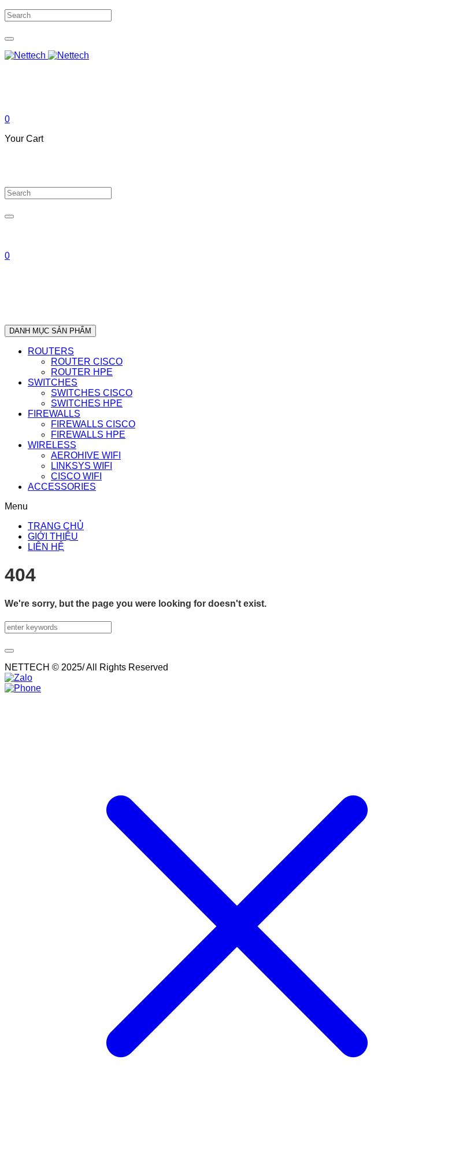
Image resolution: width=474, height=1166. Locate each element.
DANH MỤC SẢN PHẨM (50, 331)
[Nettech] (47, 55)
